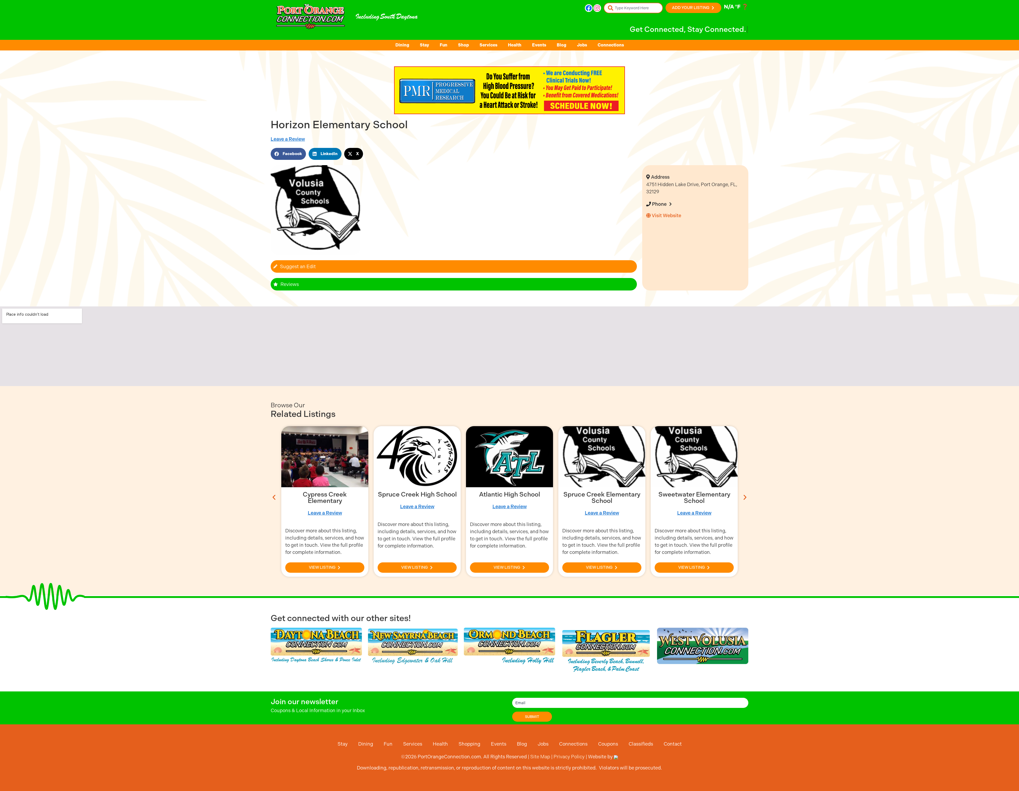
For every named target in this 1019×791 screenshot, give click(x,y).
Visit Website (666, 215)
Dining (402, 45)
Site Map (540, 756)
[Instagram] (597, 8)
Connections (611, 45)
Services (488, 45)
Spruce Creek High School (417, 494)
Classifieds (641, 744)
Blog (561, 45)
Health (514, 45)
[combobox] (633, 8)
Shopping (469, 744)
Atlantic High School (509, 494)
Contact (673, 744)
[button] (288, 154)
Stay (424, 45)
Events (539, 45)
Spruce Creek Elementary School (601, 497)
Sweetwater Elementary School (694, 497)
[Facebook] (589, 8)
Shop (463, 45)
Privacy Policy (569, 756)
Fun (443, 45)
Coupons (608, 744)
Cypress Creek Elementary (325, 497)
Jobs (582, 45)
